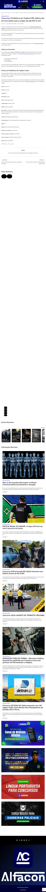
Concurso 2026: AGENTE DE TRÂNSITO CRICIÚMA (23, 615)
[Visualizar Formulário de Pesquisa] (40, 1)
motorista (9, 33)
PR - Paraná (4, 144)
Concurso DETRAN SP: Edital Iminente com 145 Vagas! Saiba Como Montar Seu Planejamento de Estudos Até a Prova (23, 708)
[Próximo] (9, 176)
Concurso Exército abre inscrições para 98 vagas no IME (35, 162)
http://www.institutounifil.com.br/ (27, 54)
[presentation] (24, 465)
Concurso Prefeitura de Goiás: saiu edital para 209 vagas (11, 162)
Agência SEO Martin (23, 889)
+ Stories (43, 427)
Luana (23, 150)
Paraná (8, 28)
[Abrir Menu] (43, 1)
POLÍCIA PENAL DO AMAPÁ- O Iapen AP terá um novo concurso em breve (23, 527)
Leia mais (5, 491)
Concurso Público (5, 16)
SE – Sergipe (10, 144)
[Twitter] (19, 840)
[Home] (1, 12)
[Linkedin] (27, 840)
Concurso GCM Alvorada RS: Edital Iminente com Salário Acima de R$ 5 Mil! (23, 573)
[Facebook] (17, 840)
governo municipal (30, 81)
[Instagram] (22, 840)
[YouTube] (24, 840)
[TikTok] (29, 840)
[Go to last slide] (4, 176)
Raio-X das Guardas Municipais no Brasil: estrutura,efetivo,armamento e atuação (20, 484)
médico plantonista (39, 43)
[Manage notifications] (43, 889)
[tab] (5, 407)
